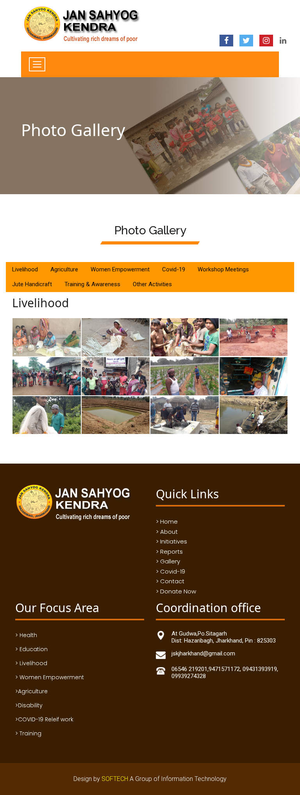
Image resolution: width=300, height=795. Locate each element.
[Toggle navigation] (37, 64)
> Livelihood (31, 663)
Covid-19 (173, 269)
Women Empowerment (120, 269)
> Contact (170, 581)
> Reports (169, 551)
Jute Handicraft (32, 284)
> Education (31, 649)
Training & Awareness (92, 284)
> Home (167, 521)
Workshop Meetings (223, 269)
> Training (28, 733)
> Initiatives (171, 541)
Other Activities (152, 284)
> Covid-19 (170, 571)
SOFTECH (116, 779)
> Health (26, 635)
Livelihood (25, 269)
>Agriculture (31, 691)
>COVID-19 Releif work (44, 719)
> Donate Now (176, 591)
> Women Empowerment (49, 677)
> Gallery (168, 561)
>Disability (29, 705)
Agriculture (64, 269)
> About (167, 532)
